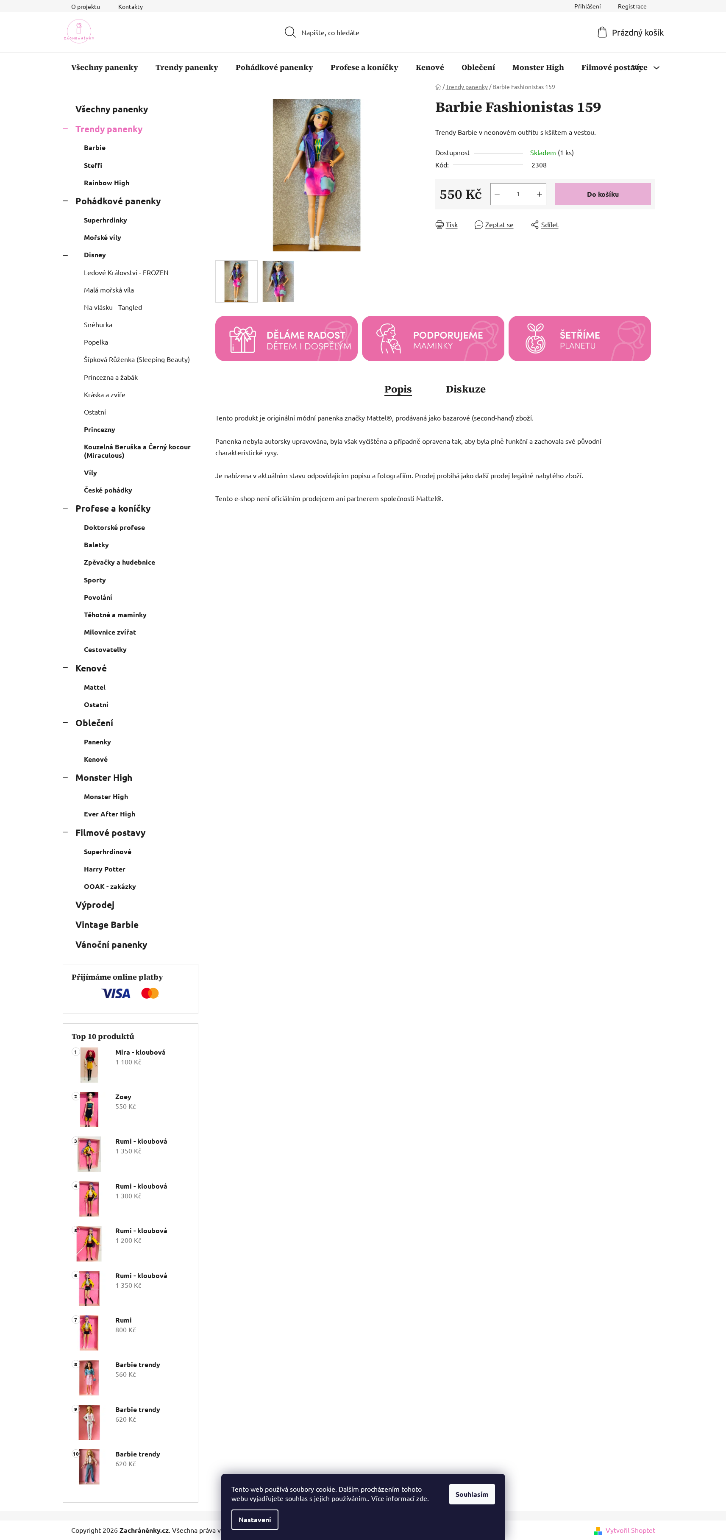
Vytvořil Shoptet (630, 1530)
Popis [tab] (398, 389)
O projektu (85, 6)
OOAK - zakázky (110, 886)
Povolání (98, 597)
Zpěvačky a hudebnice (119, 561)
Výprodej (94, 904)
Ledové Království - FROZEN (126, 272)
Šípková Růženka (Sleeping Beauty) (137, 359)
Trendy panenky (108, 128)
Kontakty (130, 6)
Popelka (96, 341)
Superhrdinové (107, 851)
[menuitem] (105, 67)
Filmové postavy (110, 832)
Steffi (93, 165)
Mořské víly (102, 237)
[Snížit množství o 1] (497, 194)
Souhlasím (472, 1494)
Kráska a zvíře (104, 394)
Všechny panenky (111, 108)
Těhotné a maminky (115, 614)
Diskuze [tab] (466, 389)
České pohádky (108, 489)
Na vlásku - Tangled (113, 307)
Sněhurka (98, 324)
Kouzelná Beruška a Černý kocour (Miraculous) (137, 450)
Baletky (96, 544)
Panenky (97, 741)
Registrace (632, 6)
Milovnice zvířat (110, 631)
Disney (95, 254)
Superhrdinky (105, 219)
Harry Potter (104, 868)
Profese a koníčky (112, 508)
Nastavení (255, 1519)
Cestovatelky (105, 649)
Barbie (95, 147)
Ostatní (95, 411)
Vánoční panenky (111, 944)
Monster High (103, 777)
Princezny (99, 429)
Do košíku (603, 193)
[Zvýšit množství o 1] (539, 194)
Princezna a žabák (111, 377)
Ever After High (109, 813)
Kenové (91, 668)
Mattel (95, 686)
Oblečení (94, 722)
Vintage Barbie (107, 924)
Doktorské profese (114, 527)
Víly (90, 472)
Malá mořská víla (109, 289)
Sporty (95, 579)
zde (421, 1498)
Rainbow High (106, 182)
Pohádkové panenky (118, 200)
